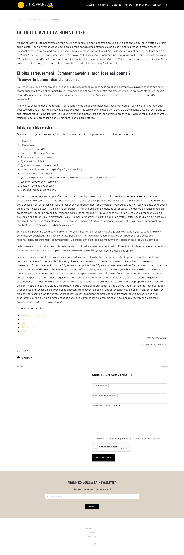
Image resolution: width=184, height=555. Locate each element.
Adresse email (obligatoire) (105, 395)
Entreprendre (53, 20)
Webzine (116, 5)
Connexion (92, 537)
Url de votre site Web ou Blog (106, 405)
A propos (103, 5)
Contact (157, 5)
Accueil (90, 5)
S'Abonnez (92, 506)
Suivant (163, 366)
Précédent (21, 366)
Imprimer (25, 357)
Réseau (128, 5)
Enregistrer (103, 457)
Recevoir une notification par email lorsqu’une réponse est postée (128, 438)
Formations (142, 5)
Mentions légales (92, 528)
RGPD (92, 533)
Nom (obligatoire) (100, 385)
